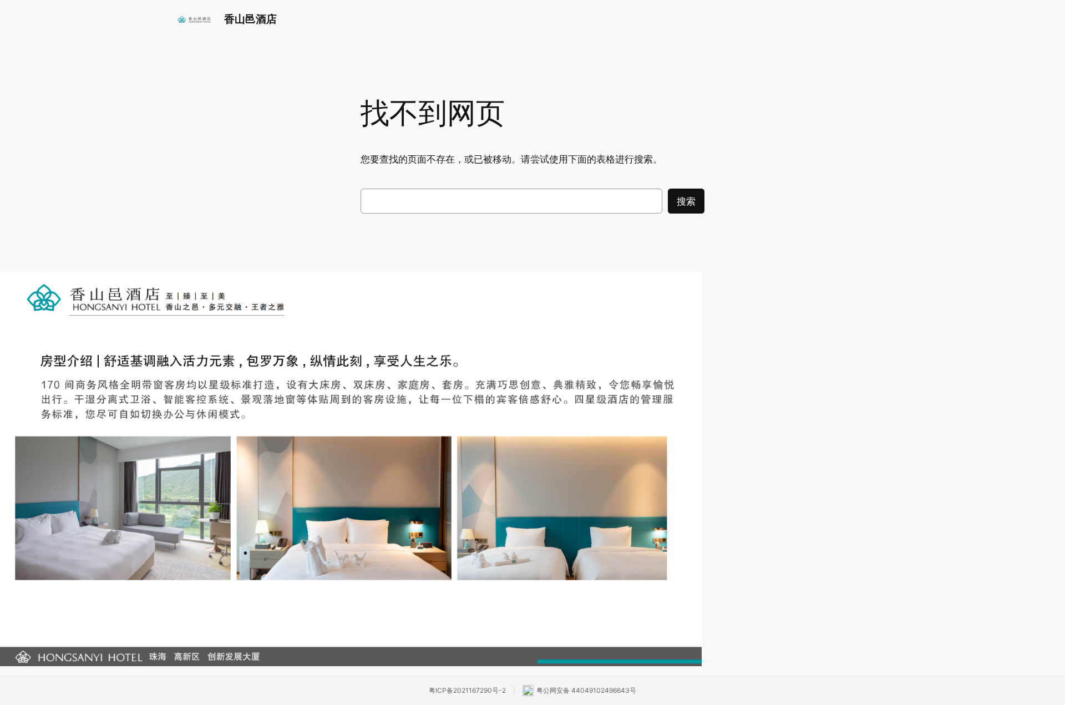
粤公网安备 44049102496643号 (586, 690)
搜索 (686, 201)
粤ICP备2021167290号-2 (467, 690)
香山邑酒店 (250, 19)
